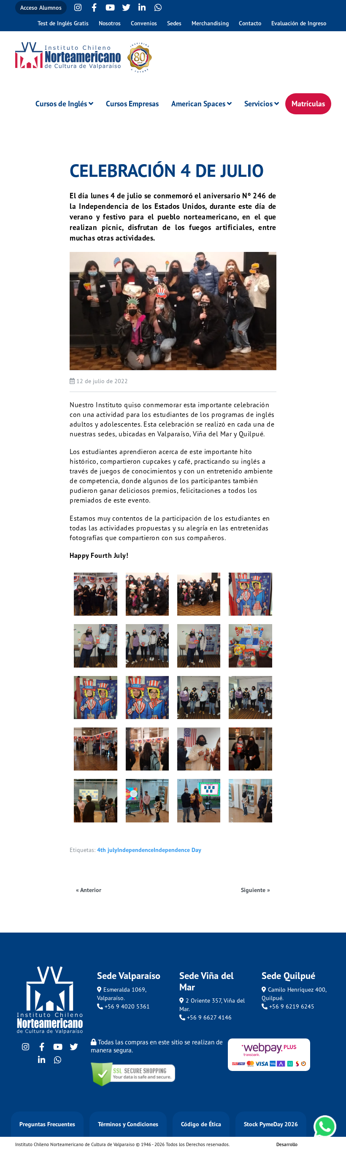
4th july (107, 850)
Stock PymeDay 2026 (271, 1124)
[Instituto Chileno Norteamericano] (68, 55)
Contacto (250, 23)
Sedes (174, 23)
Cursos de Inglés (61, 103)
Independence (135, 850)
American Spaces (198, 103)
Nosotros (110, 23)
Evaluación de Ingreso (298, 23)
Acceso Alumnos (41, 7)
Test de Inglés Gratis (63, 23)
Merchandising (210, 23)
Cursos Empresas (132, 103)
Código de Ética (201, 1124)
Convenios (144, 23)
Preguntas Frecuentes (47, 1124)
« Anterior (88, 890)
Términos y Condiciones (128, 1124)
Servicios (258, 103)
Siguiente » (255, 890)
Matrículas (308, 103)
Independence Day (177, 850)
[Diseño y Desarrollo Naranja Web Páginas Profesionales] (314, 1146)
